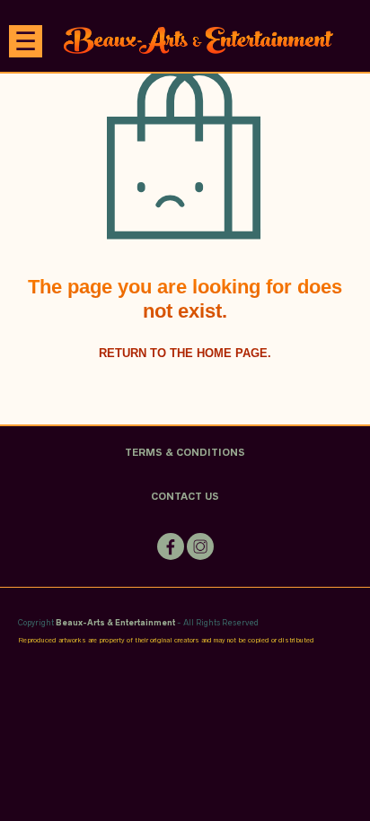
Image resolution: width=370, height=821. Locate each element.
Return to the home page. (185, 353)
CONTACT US (185, 496)
